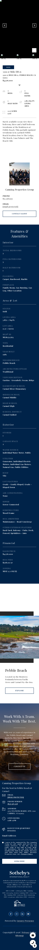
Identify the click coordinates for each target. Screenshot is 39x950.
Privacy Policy (27, 854)
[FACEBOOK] (11, 914)
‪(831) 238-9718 (13, 804)
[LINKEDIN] (22, 914)
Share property (19, 149)
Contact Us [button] (19, 766)
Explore (19, 691)
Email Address (9, 836)
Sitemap (19, 935)
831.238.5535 (8, 199)
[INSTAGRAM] (16, 914)
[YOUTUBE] (28, 914)
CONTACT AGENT (19, 214)
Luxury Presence (25, 921)
